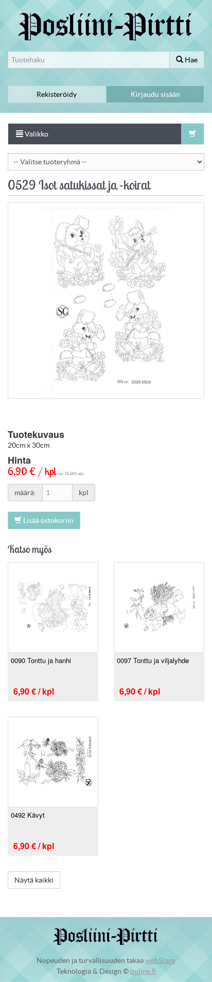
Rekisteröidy (57, 94)
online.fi (143, 971)
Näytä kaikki (34, 880)
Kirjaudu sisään (155, 94)
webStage (160, 960)
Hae (190, 60)
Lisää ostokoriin (48, 520)
